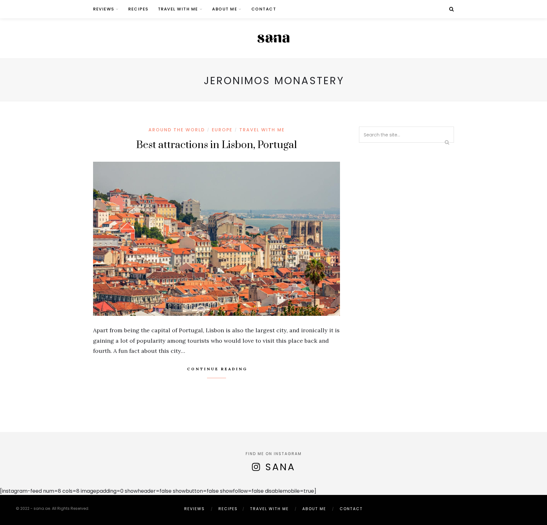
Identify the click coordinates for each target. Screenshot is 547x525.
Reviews (103, 9)
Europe (222, 130)
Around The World (176, 130)
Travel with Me (178, 9)
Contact (263, 9)
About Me (224, 9)
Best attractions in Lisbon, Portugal (216, 145)
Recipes (138, 9)
